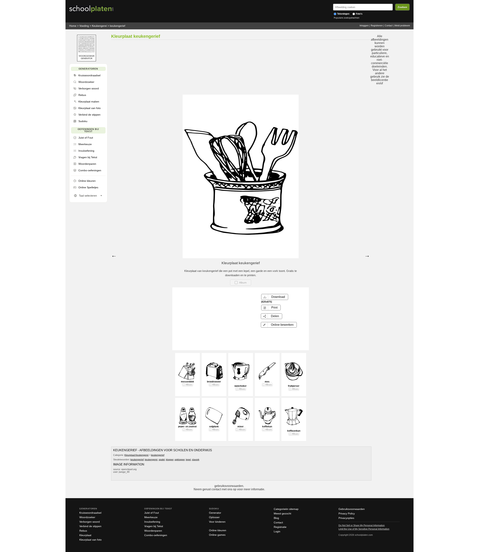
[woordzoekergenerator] (86, 60)
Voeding (84, 25)
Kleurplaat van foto (90, 539)
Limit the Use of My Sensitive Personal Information (363, 529)
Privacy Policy (346, 513)
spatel (162, 459)
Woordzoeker (87, 517)
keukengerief (117, 25)
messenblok (187, 381)
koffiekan (267, 426)
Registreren (377, 25)
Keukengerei (99, 25)
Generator (215, 512)
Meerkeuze (151, 517)
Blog (276, 517)
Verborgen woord (89, 521)
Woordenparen (153, 530)
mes (267, 381)
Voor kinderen (217, 521)
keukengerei (151, 459)
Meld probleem (402, 25)
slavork (195, 459)
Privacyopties (346, 517)
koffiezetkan (293, 431)
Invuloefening (152, 521)
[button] (279, 325)
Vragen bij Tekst (153, 526)
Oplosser (214, 517)
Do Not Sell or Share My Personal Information (361, 525)
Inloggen (364, 25)
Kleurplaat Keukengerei (136, 455)
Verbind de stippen (90, 526)
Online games (217, 534)
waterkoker (240, 386)
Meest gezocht (282, 513)
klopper (169, 459)
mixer (240, 426)
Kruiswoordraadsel (90, 512)
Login (277, 531)
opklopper (180, 459)
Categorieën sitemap (286, 508)
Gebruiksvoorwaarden (351, 508)
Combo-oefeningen (155, 535)
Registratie (280, 526)
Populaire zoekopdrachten (346, 17)
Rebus (83, 530)
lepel (188, 459)
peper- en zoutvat (187, 426)
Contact (389, 25)
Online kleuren (217, 530)
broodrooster (214, 381)
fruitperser (293, 386)
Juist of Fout (151, 512)
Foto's (358, 14)
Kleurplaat (85, 535)
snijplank (214, 426)
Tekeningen (343, 14)
